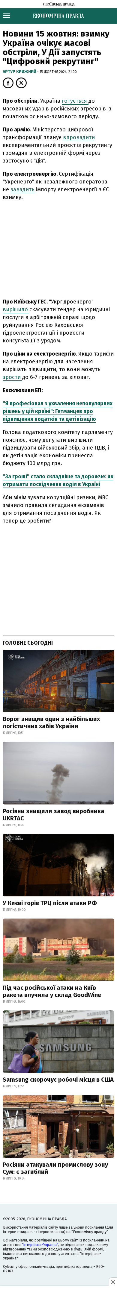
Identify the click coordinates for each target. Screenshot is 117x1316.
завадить (23, 189)
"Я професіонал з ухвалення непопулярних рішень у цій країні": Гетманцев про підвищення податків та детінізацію (57, 411)
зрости (12, 377)
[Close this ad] (113, 1282)
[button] (8, 83)
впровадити (79, 137)
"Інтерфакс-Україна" (40, 1244)
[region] (58, 248)
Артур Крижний (20, 71)
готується (75, 101)
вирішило (16, 309)
